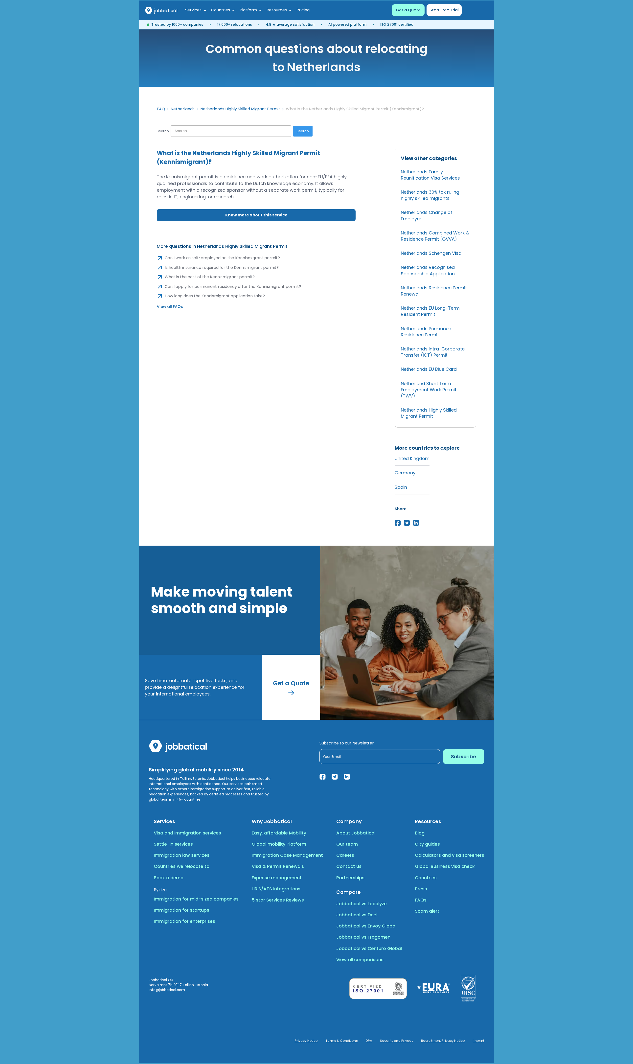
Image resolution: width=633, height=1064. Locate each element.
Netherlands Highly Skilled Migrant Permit (240, 109)
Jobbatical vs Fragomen (363, 937)
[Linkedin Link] (347, 777)
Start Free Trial (444, 10)
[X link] (335, 777)
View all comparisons (360, 959)
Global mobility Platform (279, 844)
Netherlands (183, 109)
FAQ (161, 109)
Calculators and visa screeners (449, 855)
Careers (345, 855)
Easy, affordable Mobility (279, 833)
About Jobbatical (355, 833)
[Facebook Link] (322, 777)
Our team (347, 844)
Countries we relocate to (181, 866)
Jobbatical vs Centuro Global (369, 948)
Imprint (478, 1041)
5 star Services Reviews (278, 900)
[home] (161, 10)
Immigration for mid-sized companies (196, 899)
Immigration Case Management (287, 855)
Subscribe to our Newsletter (346, 743)
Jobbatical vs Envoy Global (366, 926)
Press (421, 889)
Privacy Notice (306, 1041)
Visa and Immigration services (187, 833)
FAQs (421, 900)
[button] (195, 10)
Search (163, 131)
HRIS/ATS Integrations (276, 889)
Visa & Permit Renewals (278, 866)
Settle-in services (173, 844)
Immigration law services (181, 855)
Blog (420, 833)
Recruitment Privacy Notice (443, 1041)
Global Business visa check (445, 866)
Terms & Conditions (342, 1041)
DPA (369, 1041)
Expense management (277, 878)
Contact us (349, 866)
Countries (426, 878)
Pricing (303, 10)
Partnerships (350, 878)
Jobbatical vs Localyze (361, 904)
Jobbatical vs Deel (356, 915)
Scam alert (427, 911)
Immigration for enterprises (184, 921)
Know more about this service (256, 215)
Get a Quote (408, 10)
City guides (427, 844)
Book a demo (168, 878)
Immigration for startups (181, 910)
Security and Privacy (396, 1041)
